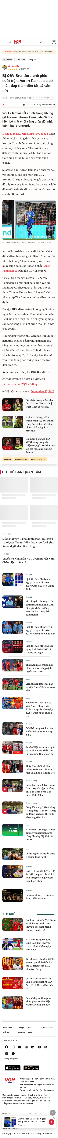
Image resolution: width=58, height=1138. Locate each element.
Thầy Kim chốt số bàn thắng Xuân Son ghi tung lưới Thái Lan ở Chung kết (40, 769)
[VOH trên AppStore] (12, 1068)
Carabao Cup (21, 459)
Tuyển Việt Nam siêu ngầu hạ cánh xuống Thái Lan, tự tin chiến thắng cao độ (40, 750)
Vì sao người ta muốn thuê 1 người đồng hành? (40, 855)
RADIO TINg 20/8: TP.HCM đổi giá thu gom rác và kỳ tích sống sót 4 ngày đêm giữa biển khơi (40, 875)
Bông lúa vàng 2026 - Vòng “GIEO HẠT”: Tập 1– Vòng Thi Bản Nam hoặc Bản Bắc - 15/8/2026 (40, 790)
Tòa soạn (20, 1028)
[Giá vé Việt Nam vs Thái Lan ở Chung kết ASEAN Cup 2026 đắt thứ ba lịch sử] (12, 983)
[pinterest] (26, 1047)
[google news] (39, 1047)
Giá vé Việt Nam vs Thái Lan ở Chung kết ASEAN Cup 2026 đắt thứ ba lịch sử (39, 983)
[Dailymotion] (13, 1054)
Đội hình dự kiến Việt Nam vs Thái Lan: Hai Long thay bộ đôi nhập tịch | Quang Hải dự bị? (41, 925)
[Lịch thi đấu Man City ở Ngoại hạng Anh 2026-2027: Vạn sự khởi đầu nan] (12, 627)
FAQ (30, 1032)
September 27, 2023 (42, 391)
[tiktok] (19, 1047)
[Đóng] (54, 1117)
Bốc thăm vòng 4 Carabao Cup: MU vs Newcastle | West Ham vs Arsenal (40, 403)
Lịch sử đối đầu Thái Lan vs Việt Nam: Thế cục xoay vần (40, 687)
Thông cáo (21, 1032)
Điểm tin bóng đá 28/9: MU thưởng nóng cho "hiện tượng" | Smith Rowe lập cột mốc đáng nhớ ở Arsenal (40, 445)
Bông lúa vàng (31, 781)
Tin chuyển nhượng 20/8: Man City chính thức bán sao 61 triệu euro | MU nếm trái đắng (40, 964)
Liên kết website (46, 1028)
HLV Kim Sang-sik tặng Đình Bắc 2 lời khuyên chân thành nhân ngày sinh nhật (38, 944)
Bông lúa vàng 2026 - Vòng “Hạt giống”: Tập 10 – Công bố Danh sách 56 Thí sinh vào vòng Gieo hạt (41, 812)
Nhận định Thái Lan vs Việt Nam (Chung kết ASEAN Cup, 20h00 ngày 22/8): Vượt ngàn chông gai (39, 709)
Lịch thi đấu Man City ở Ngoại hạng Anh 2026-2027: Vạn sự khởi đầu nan (40, 630)
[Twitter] (6, 1054)
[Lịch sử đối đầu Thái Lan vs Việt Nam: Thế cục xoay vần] (12, 684)
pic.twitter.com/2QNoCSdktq (19, 384)
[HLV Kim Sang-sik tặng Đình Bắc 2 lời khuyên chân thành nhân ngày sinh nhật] (12, 944)
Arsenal (8, 459)
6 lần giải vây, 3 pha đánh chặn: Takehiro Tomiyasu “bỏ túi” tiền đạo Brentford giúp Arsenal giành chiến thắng (28, 542)
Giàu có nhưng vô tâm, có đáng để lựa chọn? (40, 896)
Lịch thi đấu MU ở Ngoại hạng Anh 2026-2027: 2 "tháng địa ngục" (39, 649)
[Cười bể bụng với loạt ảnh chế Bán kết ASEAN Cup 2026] (12, 728)
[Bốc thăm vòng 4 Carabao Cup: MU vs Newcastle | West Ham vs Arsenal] (12, 404)
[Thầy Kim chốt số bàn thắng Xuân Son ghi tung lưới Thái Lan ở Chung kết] (12, 766)
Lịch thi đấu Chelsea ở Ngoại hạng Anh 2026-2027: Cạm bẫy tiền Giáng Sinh (40, 584)
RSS (30, 1028)
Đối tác (6, 1032)
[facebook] (6, 1047)
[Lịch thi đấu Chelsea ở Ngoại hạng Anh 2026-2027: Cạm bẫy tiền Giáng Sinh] (12, 579)
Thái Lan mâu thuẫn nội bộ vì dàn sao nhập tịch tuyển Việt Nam (39, 668)
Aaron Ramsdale (39, 459)
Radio (28, 825)
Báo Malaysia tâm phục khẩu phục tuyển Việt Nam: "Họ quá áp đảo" (39, 1001)
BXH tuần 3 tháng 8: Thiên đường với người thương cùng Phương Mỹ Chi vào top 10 (40, 834)
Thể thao (21, 60)
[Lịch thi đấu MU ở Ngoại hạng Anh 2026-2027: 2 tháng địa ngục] (12, 646)
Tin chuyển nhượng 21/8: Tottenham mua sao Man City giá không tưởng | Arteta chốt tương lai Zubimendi (40, 608)
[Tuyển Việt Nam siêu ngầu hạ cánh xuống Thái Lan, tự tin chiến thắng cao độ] (12, 747)
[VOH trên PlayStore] (31, 1068)
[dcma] (46, 1047)
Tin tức (9, 60)
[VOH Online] (17, 42)
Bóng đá (32, 60)
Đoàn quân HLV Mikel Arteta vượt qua (25, 134)
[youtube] (13, 1047)
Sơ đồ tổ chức (35, 1113)
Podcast (29, 867)
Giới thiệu (6, 1113)
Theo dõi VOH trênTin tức (43, 98)
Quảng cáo (7, 1028)
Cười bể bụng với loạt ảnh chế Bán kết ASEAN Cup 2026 (40, 732)
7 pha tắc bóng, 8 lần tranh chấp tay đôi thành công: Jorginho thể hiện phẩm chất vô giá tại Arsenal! (40, 424)
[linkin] (32, 1047)
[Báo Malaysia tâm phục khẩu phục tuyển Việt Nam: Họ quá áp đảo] (12, 1002)
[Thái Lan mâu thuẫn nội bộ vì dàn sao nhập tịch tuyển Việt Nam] (12, 665)
